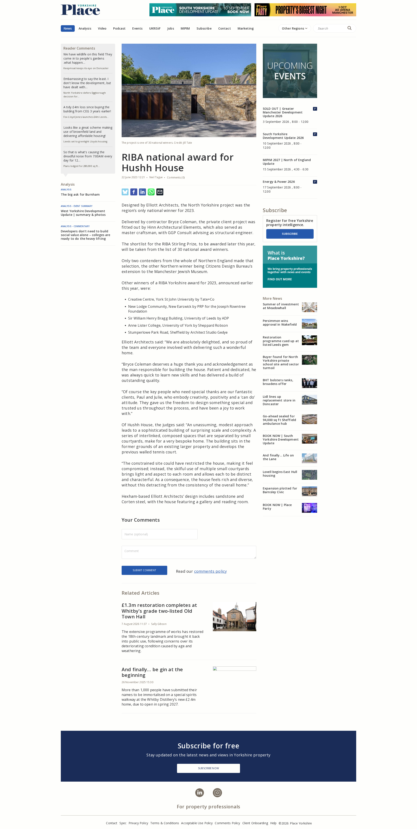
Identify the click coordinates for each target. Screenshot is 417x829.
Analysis (85, 28)
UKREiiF (155, 28)
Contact (224, 28)
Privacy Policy (138, 823)
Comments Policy (227, 823)
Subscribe (290, 233)
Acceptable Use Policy (197, 823)
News (68, 28)
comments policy (210, 571)
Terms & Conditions (164, 823)
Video (102, 28)
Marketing (246, 28)
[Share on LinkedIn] (142, 192)
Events (137, 28)
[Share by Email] (159, 192)
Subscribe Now (208, 768)
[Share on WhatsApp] (151, 192)
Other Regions (293, 28)
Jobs (170, 28)
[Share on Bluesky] (125, 192)
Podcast (119, 28)
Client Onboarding (255, 823)
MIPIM (185, 28)
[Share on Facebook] (133, 192)
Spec (122, 823)
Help (273, 823)
